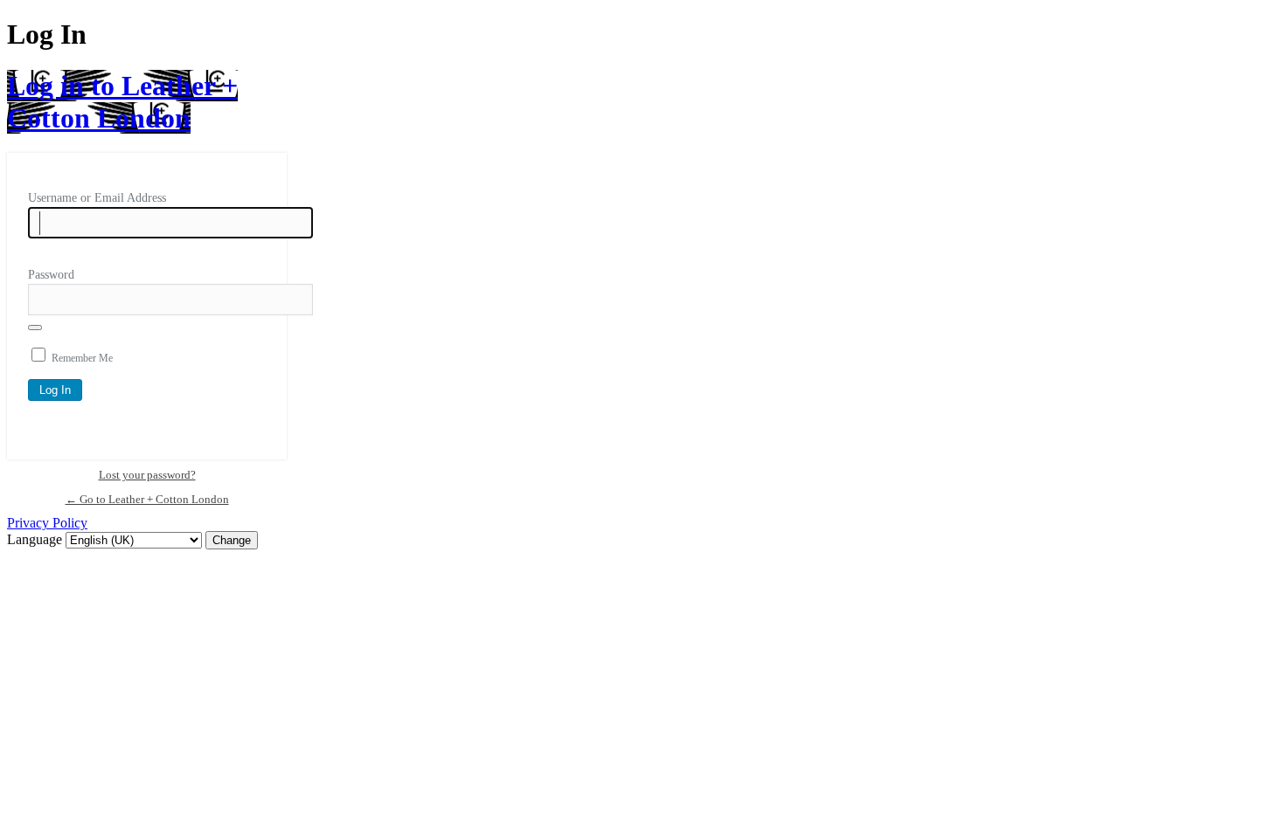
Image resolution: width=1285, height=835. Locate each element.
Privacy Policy (47, 522)
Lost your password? (147, 474)
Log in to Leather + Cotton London (122, 102)
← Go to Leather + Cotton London (147, 499)
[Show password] (35, 327)
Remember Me (82, 358)
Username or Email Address (97, 197)
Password (51, 274)
